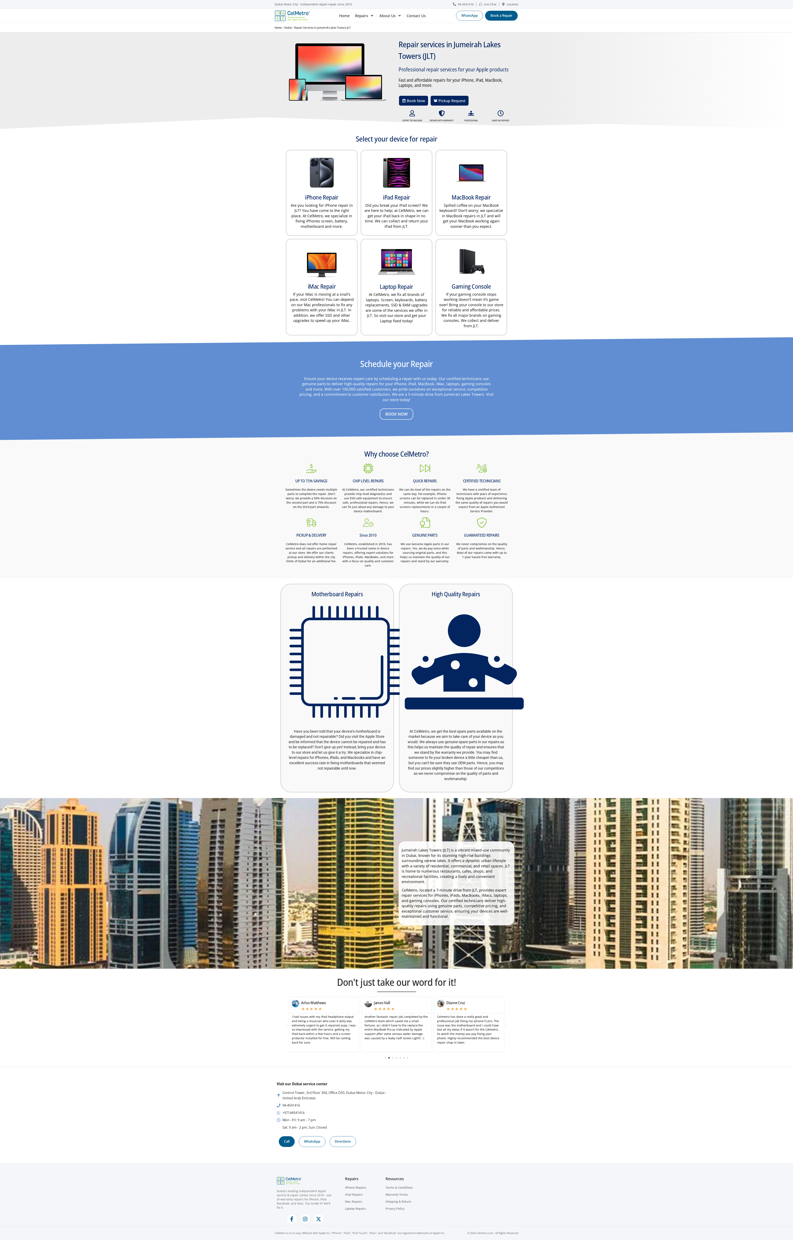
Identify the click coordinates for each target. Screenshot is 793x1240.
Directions (343, 1141)
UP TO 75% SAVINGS (311, 481)
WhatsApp (469, 15)
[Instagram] (305, 1219)
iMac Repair (322, 286)
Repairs (361, 15)
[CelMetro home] (292, 15)
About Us (387, 15)
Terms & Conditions (399, 1187)
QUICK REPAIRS (425, 481)
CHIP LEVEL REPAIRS (368, 481)
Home (344, 15)
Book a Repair (501, 15)
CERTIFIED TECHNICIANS (482, 481)
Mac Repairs (353, 1201)
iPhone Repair (321, 197)
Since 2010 (368, 535)
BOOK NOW (396, 414)
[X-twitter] (318, 1219)
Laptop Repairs (355, 1208)
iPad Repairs (354, 1194)
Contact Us (416, 15)
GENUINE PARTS (424, 535)
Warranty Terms (397, 1194)
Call (287, 1141)
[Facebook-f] (292, 1219)
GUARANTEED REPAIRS (481, 535)
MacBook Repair (471, 197)
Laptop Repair (396, 286)
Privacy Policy (395, 1208)
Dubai (288, 28)
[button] (287, 1025)
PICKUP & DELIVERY (311, 535)
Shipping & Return (398, 1201)
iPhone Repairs (355, 1187)
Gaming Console (471, 286)
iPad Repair (396, 197)
